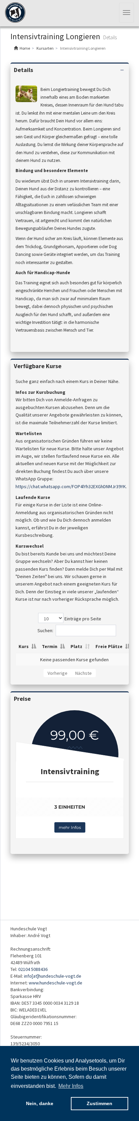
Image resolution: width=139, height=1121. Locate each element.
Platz (76, 646)
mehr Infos (70, 827)
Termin (49, 646)
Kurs (24, 646)
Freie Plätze (108, 646)
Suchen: (45, 630)
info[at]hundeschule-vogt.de (52, 976)
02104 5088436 (33, 969)
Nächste (83, 673)
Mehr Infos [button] (70, 1086)
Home (25, 48)
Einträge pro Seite (82, 619)
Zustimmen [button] (99, 1103)
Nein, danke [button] (39, 1103)
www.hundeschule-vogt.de (55, 983)
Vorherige (57, 673)
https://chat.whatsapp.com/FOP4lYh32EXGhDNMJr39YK (71, 486)
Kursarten (45, 48)
